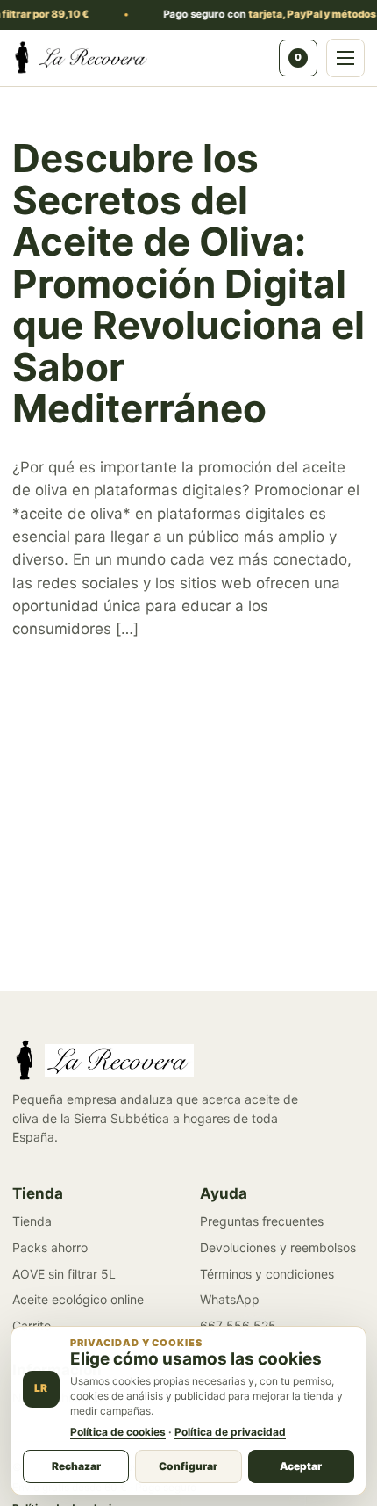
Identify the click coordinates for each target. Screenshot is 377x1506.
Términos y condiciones (267, 1273)
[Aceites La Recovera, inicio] (140, 58)
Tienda (32, 1221)
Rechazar (76, 1466)
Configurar (188, 1466)
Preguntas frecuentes (262, 1221)
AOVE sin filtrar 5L (64, 1273)
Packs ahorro (50, 1247)
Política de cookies (118, 1431)
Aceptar (301, 1466)
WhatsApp (230, 1299)
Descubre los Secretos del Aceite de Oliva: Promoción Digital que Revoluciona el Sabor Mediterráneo (188, 283)
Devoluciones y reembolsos (278, 1247)
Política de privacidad (230, 1431)
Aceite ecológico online (78, 1299)
